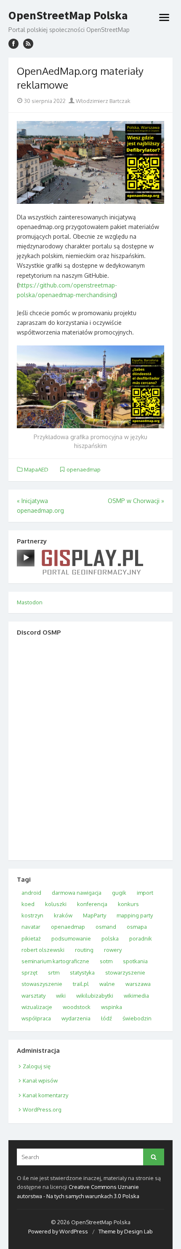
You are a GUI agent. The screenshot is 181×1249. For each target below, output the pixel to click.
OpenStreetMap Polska (68, 15)
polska (110, 938)
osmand (106, 926)
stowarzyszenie (125, 972)
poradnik (140, 938)
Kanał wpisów (40, 1080)
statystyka (82, 972)
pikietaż (31, 938)
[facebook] (13, 44)
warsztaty (33, 995)
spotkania (135, 961)
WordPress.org (42, 1109)
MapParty (94, 915)
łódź (106, 1018)
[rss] (28, 44)
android (31, 892)
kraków (63, 915)
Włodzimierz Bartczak (102, 100)
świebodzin (137, 1018)
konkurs (128, 904)
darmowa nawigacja (76, 892)
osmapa (137, 926)
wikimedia (136, 995)
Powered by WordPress (58, 1231)
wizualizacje (36, 1007)
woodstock (76, 1007)
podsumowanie (71, 938)
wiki (61, 995)
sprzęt (29, 972)
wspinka (111, 1007)
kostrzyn (32, 915)
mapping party (135, 915)
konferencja (92, 904)
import (145, 892)
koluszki (56, 904)
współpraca (36, 1018)
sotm (106, 961)
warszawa (138, 983)
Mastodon (30, 602)
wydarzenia (75, 1018)
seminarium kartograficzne (55, 961)
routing (84, 949)
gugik (119, 892)
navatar (30, 926)
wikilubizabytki (94, 995)
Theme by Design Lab (125, 1231)
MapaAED (36, 469)
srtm (53, 972)
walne (107, 983)
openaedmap (84, 469)
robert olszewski (42, 949)
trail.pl (81, 983)
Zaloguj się (37, 1066)
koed (28, 904)
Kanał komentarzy (45, 1095)
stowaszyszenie (41, 983)
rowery (113, 949)
